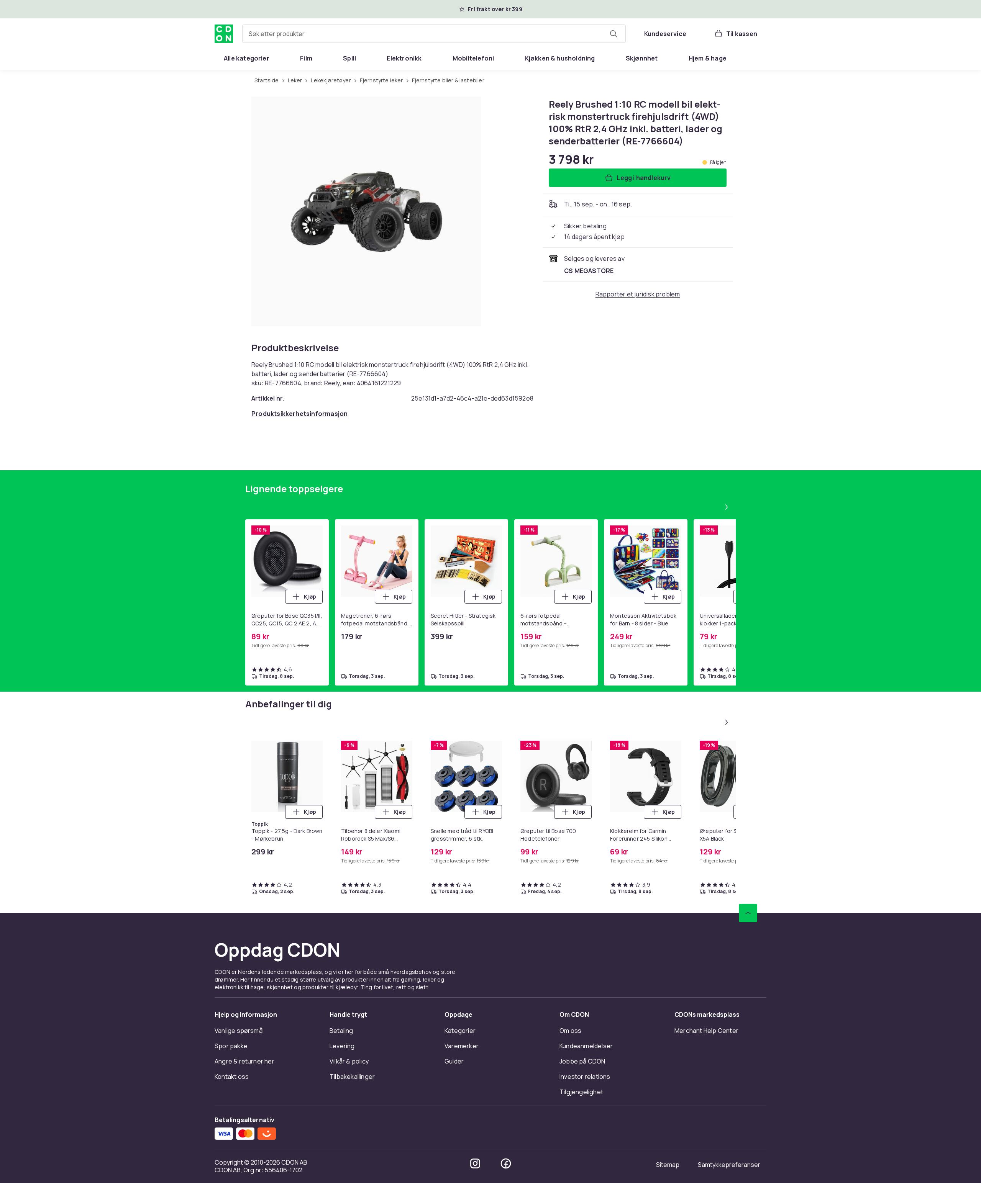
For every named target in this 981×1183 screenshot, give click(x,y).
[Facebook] (506, 1163)
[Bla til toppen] (748, 913)
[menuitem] (247, 58)
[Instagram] (475, 1163)
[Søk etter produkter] (613, 34)
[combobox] (434, 34)
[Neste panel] (726, 507)
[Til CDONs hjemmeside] (224, 34)
